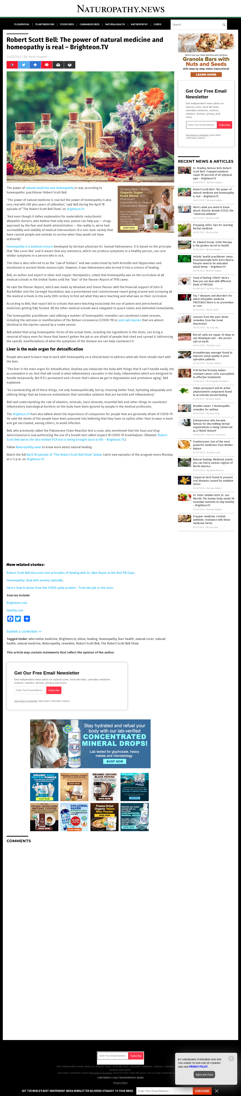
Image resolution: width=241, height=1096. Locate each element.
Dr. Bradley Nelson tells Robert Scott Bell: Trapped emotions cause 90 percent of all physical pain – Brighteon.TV (212, 173)
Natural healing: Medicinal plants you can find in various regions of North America (213, 463)
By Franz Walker (214, 363)
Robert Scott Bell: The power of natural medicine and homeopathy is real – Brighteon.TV (213, 193)
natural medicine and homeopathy (50, 188)
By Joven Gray (213, 413)
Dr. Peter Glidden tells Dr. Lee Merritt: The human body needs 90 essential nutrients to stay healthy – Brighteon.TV (213, 500)
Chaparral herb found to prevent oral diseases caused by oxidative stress (213, 481)
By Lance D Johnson (216, 435)
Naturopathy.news (28, 447)
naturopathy (139, 24)
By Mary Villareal (215, 288)
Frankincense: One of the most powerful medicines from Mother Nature (213, 445)
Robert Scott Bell (87, 643)
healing (92, 639)
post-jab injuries (129, 320)
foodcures (67, 24)
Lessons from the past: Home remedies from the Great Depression (210, 320)
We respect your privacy (101, 1073)
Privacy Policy (120, 1083)
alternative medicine (43, 639)
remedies (68, 643)
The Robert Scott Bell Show (119, 643)
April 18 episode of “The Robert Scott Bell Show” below (64, 454)
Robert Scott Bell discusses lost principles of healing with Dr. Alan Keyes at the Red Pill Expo (70, 573)
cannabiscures (89, 24)
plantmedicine (44, 24)
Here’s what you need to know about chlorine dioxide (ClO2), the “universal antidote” (213, 211)
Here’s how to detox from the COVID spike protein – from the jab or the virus (60, 588)
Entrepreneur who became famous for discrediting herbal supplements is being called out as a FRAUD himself (212, 425)
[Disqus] (90, 893)
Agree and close (204, 1074)
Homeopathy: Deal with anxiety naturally (35, 580)
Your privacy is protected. (26, 701)
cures (157, 24)
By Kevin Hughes (214, 182)
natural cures (144, 639)
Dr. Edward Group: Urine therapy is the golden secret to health (212, 244)
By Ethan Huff (213, 218)
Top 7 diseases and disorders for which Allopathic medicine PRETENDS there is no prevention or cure (213, 301)
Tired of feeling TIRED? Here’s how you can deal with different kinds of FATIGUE (212, 281)
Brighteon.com (17, 603)
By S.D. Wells (213, 310)
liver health (126, 639)
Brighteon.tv (67, 639)
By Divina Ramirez (215, 470)
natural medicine (29, 643)
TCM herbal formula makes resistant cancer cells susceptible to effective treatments (213, 374)
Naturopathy (51, 643)
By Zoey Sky (212, 232)
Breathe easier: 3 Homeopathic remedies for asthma (211, 407)
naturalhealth (115, 24)
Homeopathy (108, 639)
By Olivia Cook (213, 345)
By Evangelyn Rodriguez (218, 381)
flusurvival (22, 24)
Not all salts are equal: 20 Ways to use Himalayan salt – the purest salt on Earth (213, 338)
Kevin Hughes (37, 56)
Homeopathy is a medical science (30, 246)
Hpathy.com (15, 610)
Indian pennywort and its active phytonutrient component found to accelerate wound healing (212, 392)
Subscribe (202, 1091)
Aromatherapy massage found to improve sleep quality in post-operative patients (212, 356)
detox (81, 639)
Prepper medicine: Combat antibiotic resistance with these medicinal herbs (211, 520)
